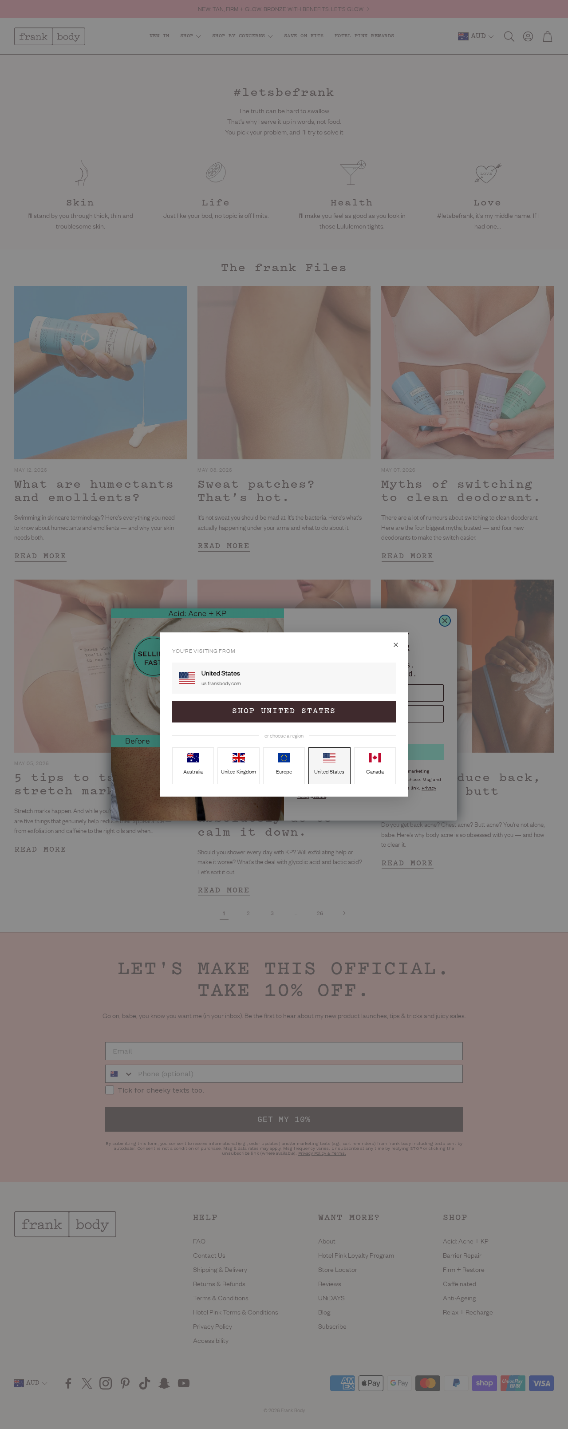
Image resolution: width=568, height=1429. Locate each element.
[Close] (395, 644)
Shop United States (284, 711)
